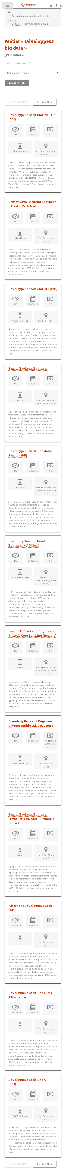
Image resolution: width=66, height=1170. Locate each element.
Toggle (7, 6)
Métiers (16, 23)
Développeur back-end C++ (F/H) (32, 289)
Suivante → (44, 102)
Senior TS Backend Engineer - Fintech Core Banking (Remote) (32, 633)
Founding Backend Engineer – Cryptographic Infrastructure (31, 723)
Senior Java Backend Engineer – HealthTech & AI (32, 204)
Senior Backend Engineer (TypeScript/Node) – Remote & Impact (31, 819)
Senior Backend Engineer (28, 368)
